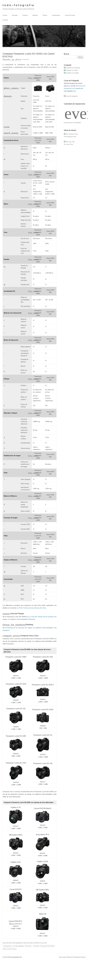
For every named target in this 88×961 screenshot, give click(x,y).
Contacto (5, 20)
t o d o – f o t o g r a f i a (18, 5)
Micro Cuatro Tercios (9, 949)
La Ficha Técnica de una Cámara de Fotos (31, 608)
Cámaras (25, 15)
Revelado (15, 15)
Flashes (45, 15)
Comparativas (56, 15)
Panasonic (28, 946)
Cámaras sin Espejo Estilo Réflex (43, 946)
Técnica (5, 15)
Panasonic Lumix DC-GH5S (38, 78)
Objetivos (35, 15)
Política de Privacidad (73, 957)
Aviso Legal (62, 957)
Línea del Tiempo (70, 15)
